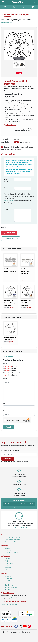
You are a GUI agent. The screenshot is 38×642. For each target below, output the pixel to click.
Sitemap (8, 570)
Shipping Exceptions (24, 527)
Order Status (9, 563)
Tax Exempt (9, 585)
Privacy (7, 589)
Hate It (14, 375)
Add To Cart (10, 233)
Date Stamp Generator (12, 539)
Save (20, 73)
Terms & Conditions (11, 587)
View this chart (8, 201)
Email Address (8, 411)
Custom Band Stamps (12, 542)
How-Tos (8, 550)
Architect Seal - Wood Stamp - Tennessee (26, 303)
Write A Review (8, 356)
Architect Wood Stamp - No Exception (26, 271)
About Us (8, 568)
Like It (14, 368)
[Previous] (5, 45)
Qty (2, 227)
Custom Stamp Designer (13, 537)
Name (5, 403)
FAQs (6, 561)
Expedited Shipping (13, 527)
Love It (14, 366)
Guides (7, 548)
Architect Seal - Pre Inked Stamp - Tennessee (10, 303)
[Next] (32, 45)
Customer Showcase (11, 552)
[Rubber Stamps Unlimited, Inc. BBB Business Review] (15, 613)
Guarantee (8, 578)
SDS (6, 565)
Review (5, 379)
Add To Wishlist (11, 239)
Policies (7, 580)
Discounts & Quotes (17, 598)
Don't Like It (16, 373)
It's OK (14, 371)
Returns (7, 583)
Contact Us (8, 559)
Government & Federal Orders (11, 604)
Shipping (8, 576)
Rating (5, 363)
